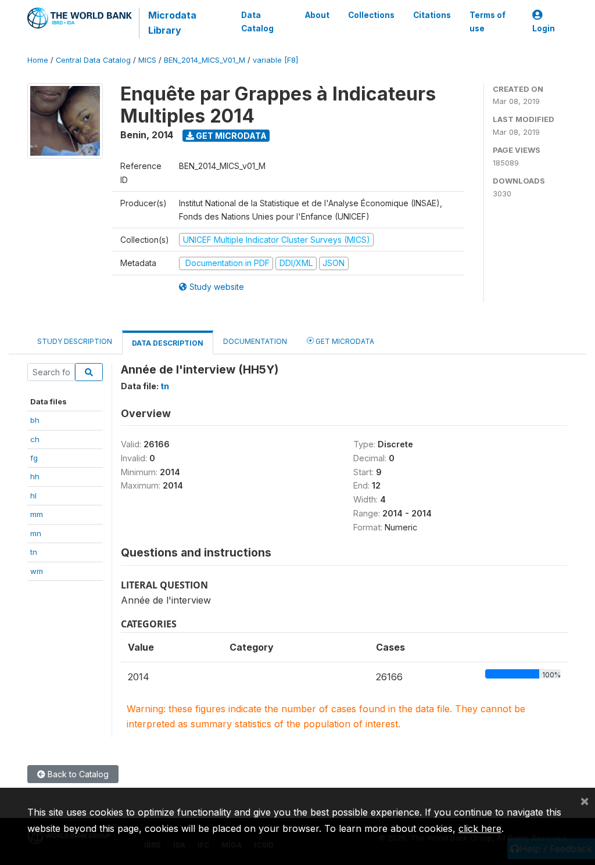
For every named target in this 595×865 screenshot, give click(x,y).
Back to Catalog (77, 774)
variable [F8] (275, 60)
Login (543, 28)
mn (35, 533)
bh (35, 420)
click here (479, 828)
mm (36, 514)
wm (36, 571)
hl (33, 495)
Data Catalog (257, 21)
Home (37, 60)
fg (34, 457)
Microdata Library (172, 22)
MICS (147, 60)
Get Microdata (230, 136)
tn (33, 552)
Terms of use (487, 21)
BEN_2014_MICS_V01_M (204, 60)
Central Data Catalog (93, 60)
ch (35, 439)
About (317, 15)
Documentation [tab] (255, 341)
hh (35, 476)
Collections (371, 15)
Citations (432, 15)
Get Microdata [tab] (344, 341)
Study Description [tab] (74, 341)
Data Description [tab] (167, 343)
